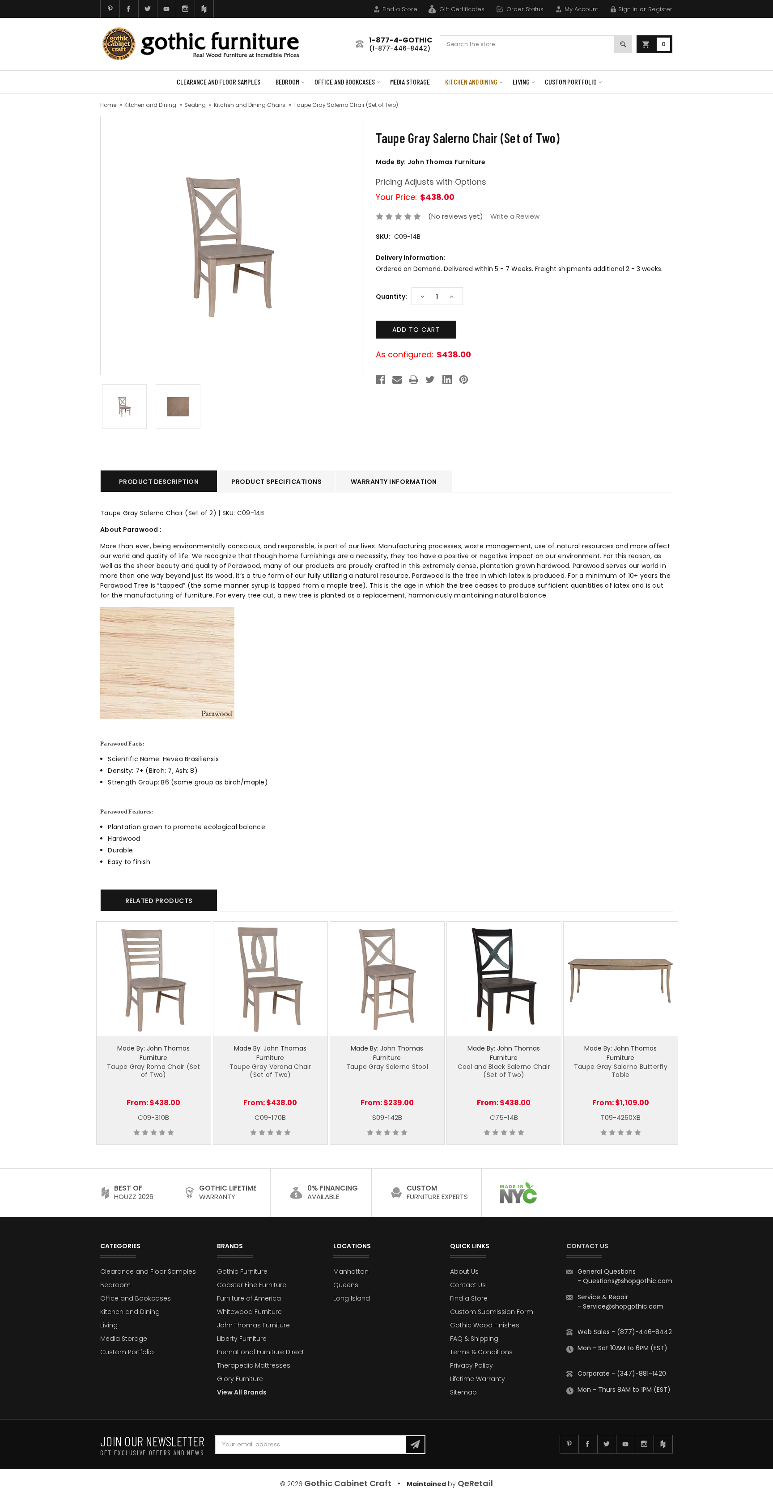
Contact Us (468, 1284)
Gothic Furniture (242, 1271)
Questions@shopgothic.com (627, 1280)
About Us (464, 1271)
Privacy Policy (471, 1365)
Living (521, 81)
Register (660, 9)
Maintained (426, 1483)
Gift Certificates (461, 9)
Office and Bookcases (344, 81)
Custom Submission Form (491, 1311)
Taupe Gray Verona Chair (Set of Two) (270, 1070)
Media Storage (410, 81)
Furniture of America (249, 1298)
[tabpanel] (153, 1033)
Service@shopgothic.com (623, 1306)
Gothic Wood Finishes (484, 1325)
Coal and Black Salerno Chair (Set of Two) (504, 1070)
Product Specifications (276, 481)
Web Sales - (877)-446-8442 (625, 1331)
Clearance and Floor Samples (218, 81)
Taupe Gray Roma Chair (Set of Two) (153, 1070)
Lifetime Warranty (477, 1378)
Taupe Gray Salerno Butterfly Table (620, 1070)
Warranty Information (394, 481)
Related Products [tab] (159, 900)
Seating (195, 105)
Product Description (159, 481)
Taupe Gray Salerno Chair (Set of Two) (345, 105)
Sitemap (463, 1392)
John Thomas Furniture (253, 1325)
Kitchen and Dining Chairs (249, 105)
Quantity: (391, 296)
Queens (345, 1284)
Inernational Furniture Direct (260, 1352)
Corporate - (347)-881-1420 (622, 1373)
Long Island (351, 1298)
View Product (153, 977)
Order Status (525, 9)
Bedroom (287, 81)
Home (108, 105)
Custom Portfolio (571, 81)
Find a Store (399, 9)
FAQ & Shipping (474, 1338)
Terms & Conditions (481, 1352)
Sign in (627, 9)
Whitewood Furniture (249, 1311)
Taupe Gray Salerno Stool (387, 1066)
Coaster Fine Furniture (251, 1284)
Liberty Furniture (242, 1338)
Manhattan (351, 1271)
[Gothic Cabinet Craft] (207, 44)
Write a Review (514, 216)
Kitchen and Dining (471, 81)
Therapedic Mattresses (253, 1365)
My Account (581, 9)
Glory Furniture (240, 1378)
